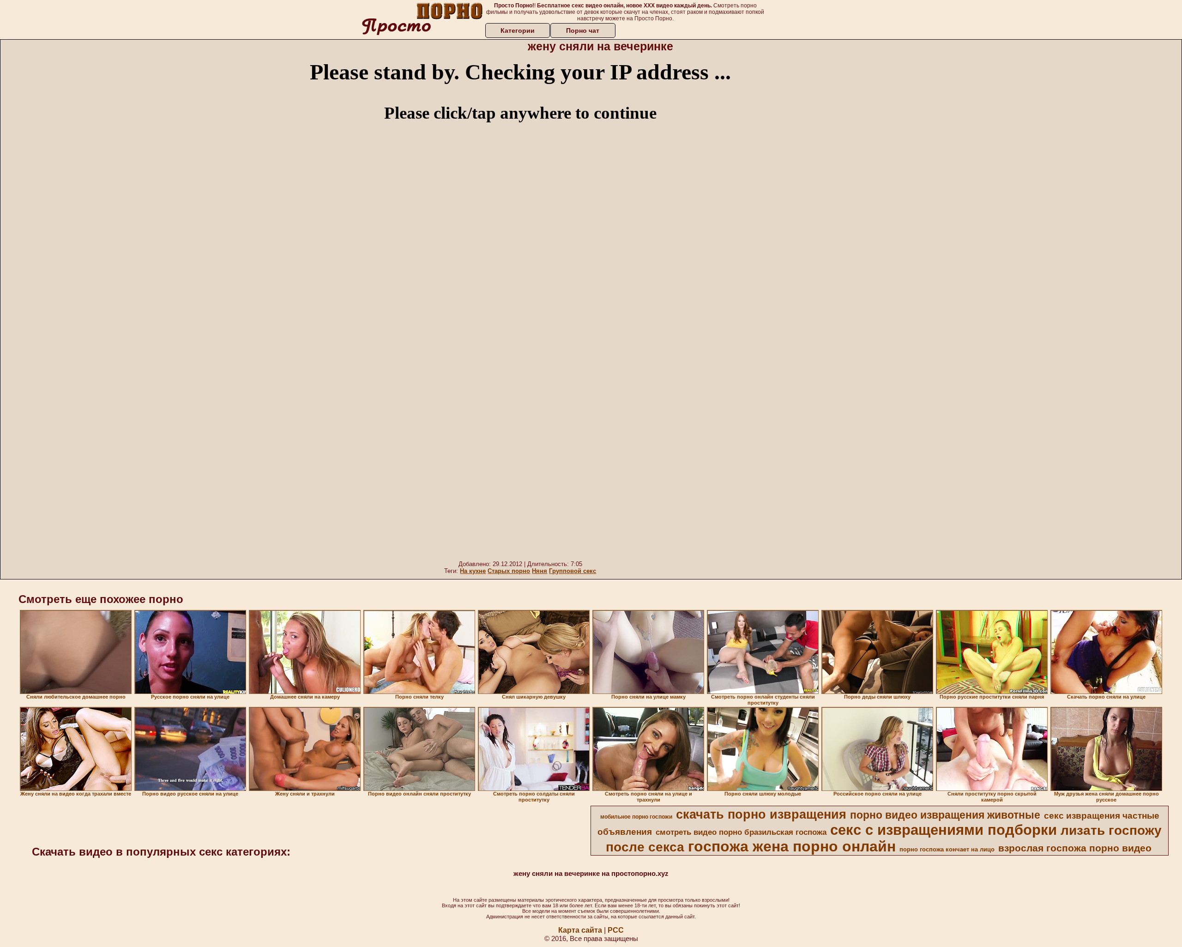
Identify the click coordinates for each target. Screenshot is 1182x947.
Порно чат (582, 30)
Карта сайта (580, 930)
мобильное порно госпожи (636, 817)
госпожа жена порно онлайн (792, 846)
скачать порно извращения (761, 814)
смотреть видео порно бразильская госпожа (741, 832)
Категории (518, 30)
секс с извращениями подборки (943, 830)
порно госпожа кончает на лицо (947, 849)
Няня (539, 570)
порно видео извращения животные (945, 815)
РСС (616, 930)
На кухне (473, 570)
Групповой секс (572, 570)
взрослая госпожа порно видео (1075, 848)
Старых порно (509, 570)
